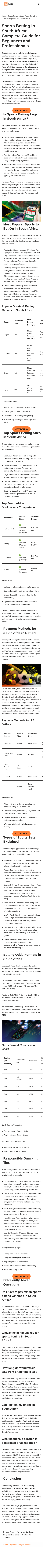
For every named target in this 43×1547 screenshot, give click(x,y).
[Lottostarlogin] (8, 4)
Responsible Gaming (11, 1535)
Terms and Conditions (25, 1532)
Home (4, 16)
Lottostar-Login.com (9, 1545)
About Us (6, 1538)
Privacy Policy (8, 1532)
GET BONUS (21, 110)
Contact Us (26, 1535)
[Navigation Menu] (38, 4)
